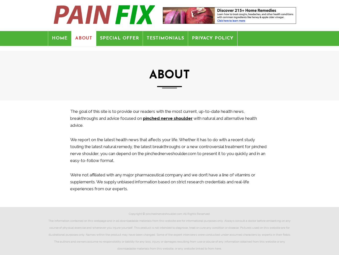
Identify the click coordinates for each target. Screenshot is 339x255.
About (83, 38)
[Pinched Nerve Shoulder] (103, 15)
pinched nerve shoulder (168, 118)
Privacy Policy (213, 38)
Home (60, 38)
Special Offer (119, 38)
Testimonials (165, 38)
